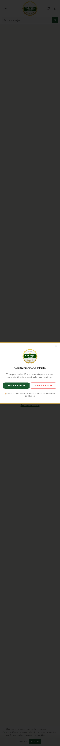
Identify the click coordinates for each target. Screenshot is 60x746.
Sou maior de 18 (16, 385)
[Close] (56, 346)
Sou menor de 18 (43, 385)
